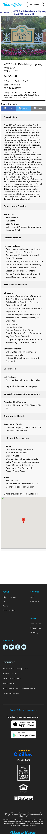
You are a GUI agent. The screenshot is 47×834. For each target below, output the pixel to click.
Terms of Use (35, 624)
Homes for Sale (9, 610)
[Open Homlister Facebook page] (5, 647)
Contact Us (35, 602)
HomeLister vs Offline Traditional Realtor (19, 689)
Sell (4, 602)
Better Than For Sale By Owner (15, 668)
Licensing (34, 632)
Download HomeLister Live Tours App (23, 717)
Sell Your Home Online (12, 679)
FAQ (32, 597)
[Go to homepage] (12, 5)
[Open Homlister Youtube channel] (24, 647)
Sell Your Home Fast (11, 694)
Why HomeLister (9, 597)
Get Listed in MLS (10, 673)
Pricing (5, 606)
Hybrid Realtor (8, 684)
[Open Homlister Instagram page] (17, 647)
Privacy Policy (35, 628)
